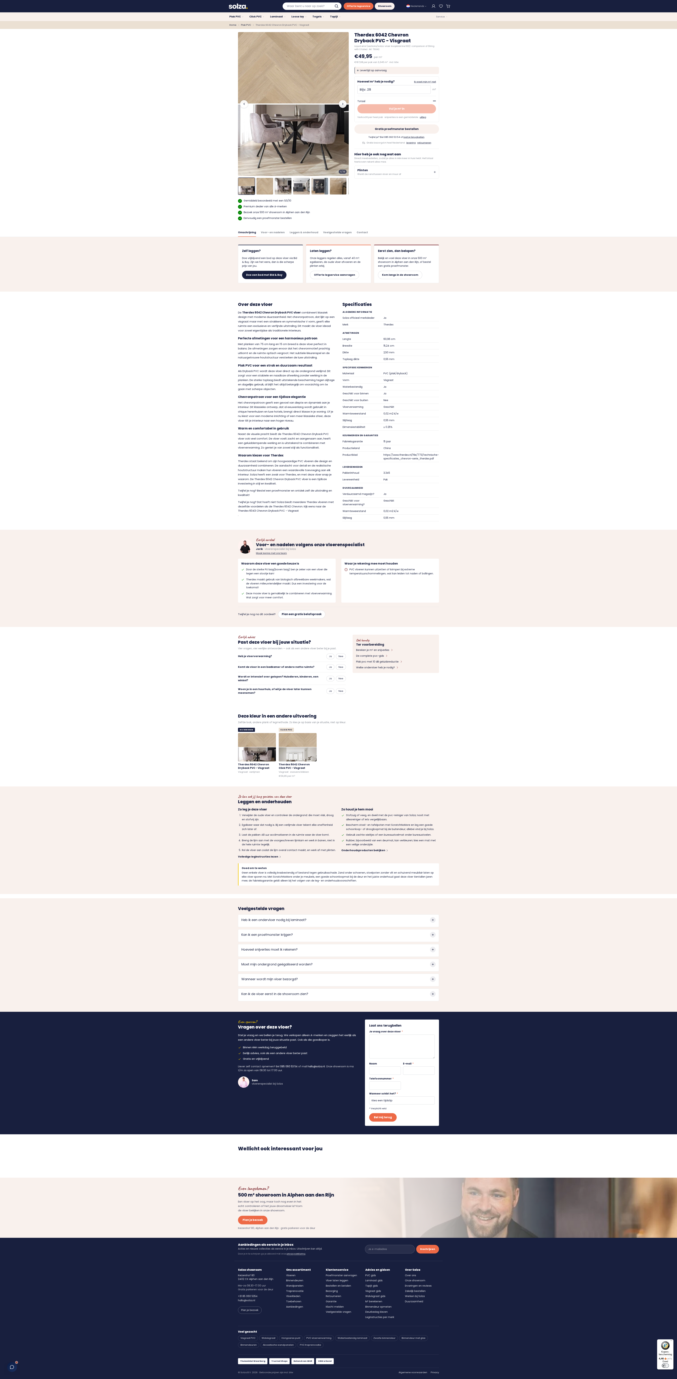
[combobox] (312, 6)
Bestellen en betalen (338, 1286)
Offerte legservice (358, 6)
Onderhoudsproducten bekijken (363, 850)
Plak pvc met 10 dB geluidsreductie (377, 661)
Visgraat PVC (247, 1338)
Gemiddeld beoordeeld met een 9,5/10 (267, 200)
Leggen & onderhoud (304, 232)
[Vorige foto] (244, 104)
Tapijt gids (371, 1286)
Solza (253, 474)
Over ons (410, 1275)
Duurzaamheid (414, 1301)
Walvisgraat (268, 1338)
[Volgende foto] (343, 104)
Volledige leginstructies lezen (258, 856)
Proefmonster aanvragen (341, 1275)
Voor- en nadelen (273, 232)
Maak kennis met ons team (271, 553)
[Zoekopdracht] (336, 6)
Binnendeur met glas (413, 1338)
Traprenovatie (295, 1291)
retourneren (424, 142)
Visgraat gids (373, 1291)
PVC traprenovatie (310, 1345)
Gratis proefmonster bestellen (397, 129)
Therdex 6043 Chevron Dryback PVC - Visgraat (268, 510)
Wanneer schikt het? (383, 1093)
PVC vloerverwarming (318, 1338)
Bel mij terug (383, 1117)
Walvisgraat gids (375, 1296)
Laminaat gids (374, 1280)
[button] (448, 6)
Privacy (435, 1372)
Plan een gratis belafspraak (302, 614)
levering (411, 142)
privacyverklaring (296, 1253)
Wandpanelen (294, 1286)
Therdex (243, 461)
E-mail (408, 1063)
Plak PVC (246, 25)
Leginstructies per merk (379, 1317)
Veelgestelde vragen (337, 232)
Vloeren (290, 1275)
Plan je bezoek (253, 1220)
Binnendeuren (294, 1280)
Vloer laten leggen (337, 1280)
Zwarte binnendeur (384, 1338)
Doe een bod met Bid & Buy (264, 275)
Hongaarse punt (291, 1338)
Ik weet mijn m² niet (425, 81)
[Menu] (671, 1341)
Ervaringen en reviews (418, 1286)
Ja (330, 656)
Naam (373, 1063)
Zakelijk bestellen (415, 1291)
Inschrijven (427, 1249)
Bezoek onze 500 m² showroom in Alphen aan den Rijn (277, 212)
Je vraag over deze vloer (386, 1031)
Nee (340, 656)
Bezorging (332, 1291)
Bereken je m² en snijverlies (372, 650)
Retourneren (333, 1296)
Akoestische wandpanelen (278, 1345)
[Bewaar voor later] (441, 6)
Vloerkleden (293, 1296)
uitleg (423, 117)
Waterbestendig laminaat (352, 1338)
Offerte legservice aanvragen (334, 275)
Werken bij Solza (415, 1296)
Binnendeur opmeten (378, 1306)
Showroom (384, 6)
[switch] (665, 1365)
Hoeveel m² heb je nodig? (376, 82)
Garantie (331, 1301)
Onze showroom (415, 1280)
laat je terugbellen (413, 137)
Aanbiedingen (294, 1306)
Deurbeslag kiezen (376, 1312)
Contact (362, 232)
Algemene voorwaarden (413, 1372)
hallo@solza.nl (316, 1066)
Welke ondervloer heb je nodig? (375, 667)
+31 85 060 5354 (248, 1296)
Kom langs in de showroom (400, 275)
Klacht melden (335, 1306)
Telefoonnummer (381, 1078)
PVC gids (370, 1275)
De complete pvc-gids (370, 656)
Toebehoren (293, 1301)
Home (232, 25)
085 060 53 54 (392, 137)
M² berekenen (373, 1301)
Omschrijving (247, 232)
